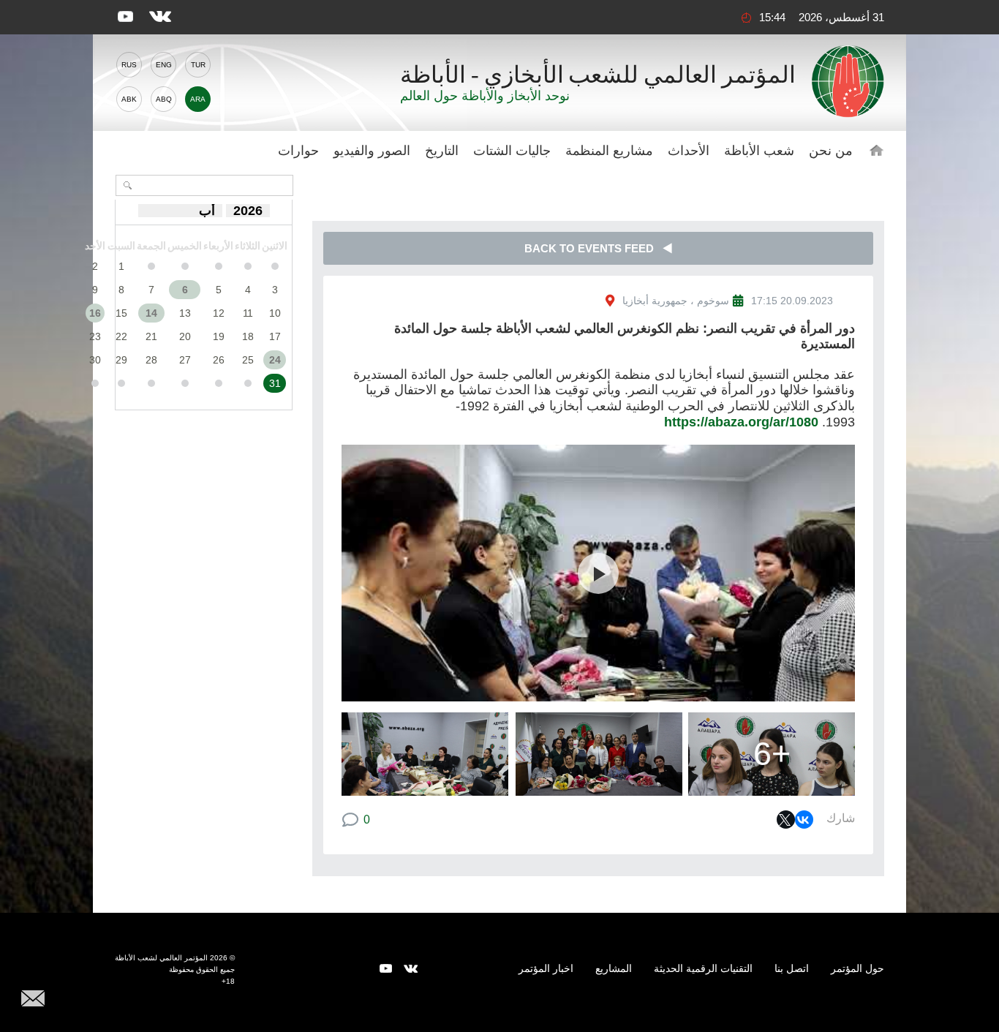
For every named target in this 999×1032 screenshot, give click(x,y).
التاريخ (442, 150)
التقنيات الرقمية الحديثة (703, 968)
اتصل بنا (791, 968)
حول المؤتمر (857, 968)
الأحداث (688, 150)
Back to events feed (593, 248)
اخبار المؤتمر (546, 968)
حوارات (298, 150)
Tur (198, 65)
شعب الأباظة (759, 150)
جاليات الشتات (512, 150)
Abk (129, 99)
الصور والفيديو (371, 150)
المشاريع (613, 968)
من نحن (831, 150)
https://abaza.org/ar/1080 (741, 422)
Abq (164, 99)
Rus (129, 65)
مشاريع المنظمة (609, 150)
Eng (164, 65)
